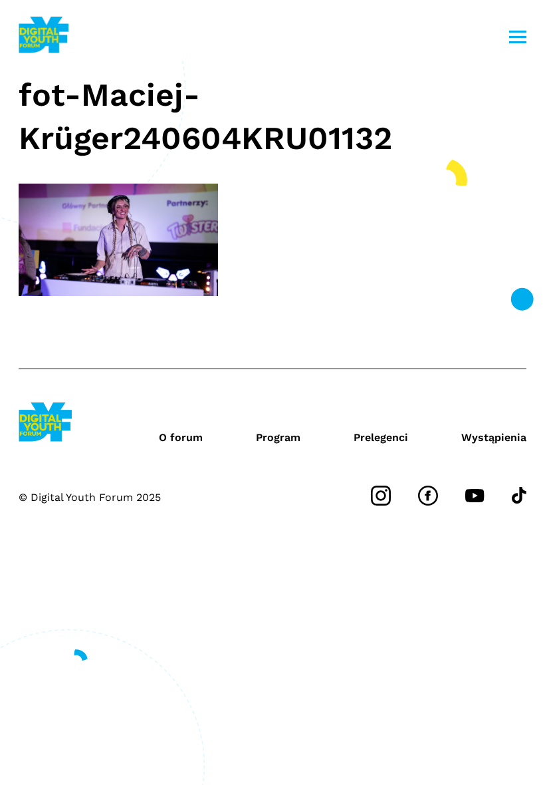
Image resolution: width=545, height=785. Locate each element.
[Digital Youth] (43, 37)
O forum (181, 437)
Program (278, 437)
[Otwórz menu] (517, 37)
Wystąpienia (493, 437)
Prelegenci (381, 437)
